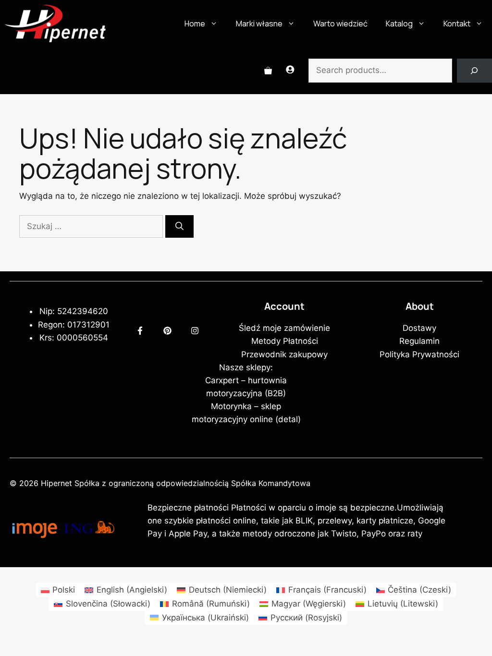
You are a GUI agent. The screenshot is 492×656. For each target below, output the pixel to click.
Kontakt (456, 23)
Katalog (399, 23)
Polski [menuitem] (63, 590)
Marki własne (259, 23)
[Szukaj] (179, 226)
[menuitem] (58, 590)
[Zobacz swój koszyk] (268, 70)
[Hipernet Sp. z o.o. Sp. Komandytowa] (55, 23)
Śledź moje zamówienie (284, 328)
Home (194, 23)
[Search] (474, 71)
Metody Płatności (284, 341)
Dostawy (419, 328)
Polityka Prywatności (419, 354)
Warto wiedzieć (340, 23)
